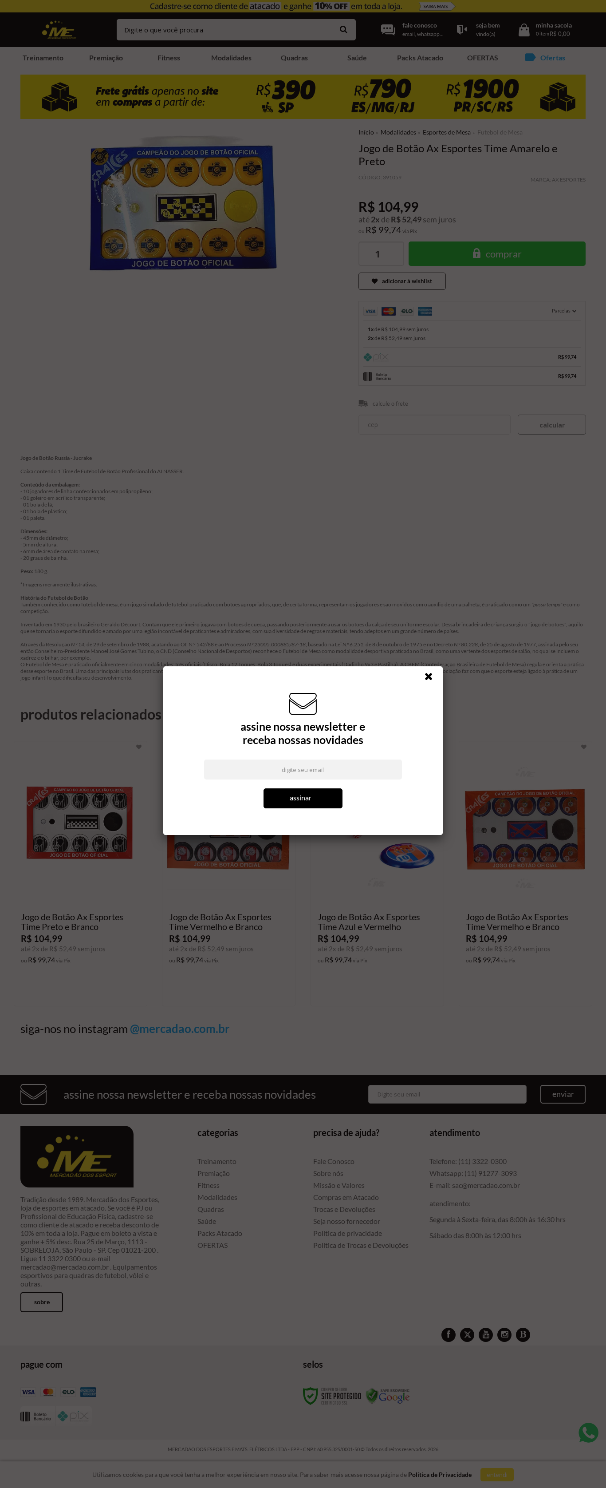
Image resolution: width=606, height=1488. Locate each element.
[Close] (433, 679)
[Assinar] (303, 798)
